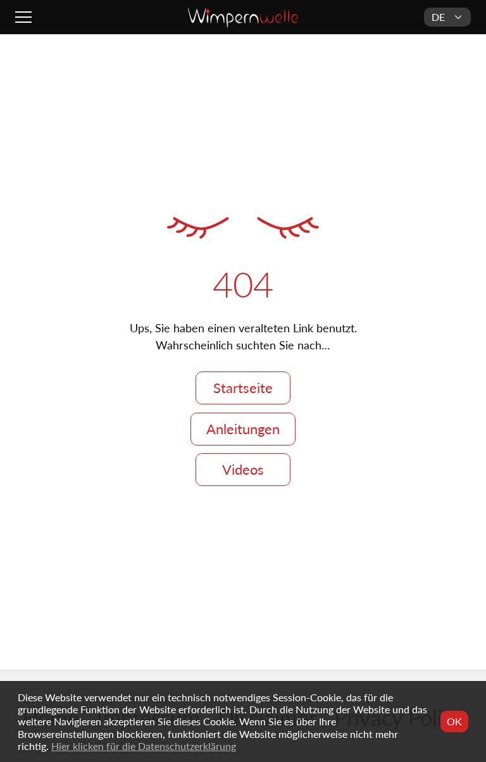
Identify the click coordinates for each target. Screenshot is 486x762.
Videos (243, 469)
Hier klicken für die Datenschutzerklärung (143, 746)
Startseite (243, 387)
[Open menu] (25, 17)
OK (454, 721)
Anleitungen (243, 428)
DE (438, 17)
